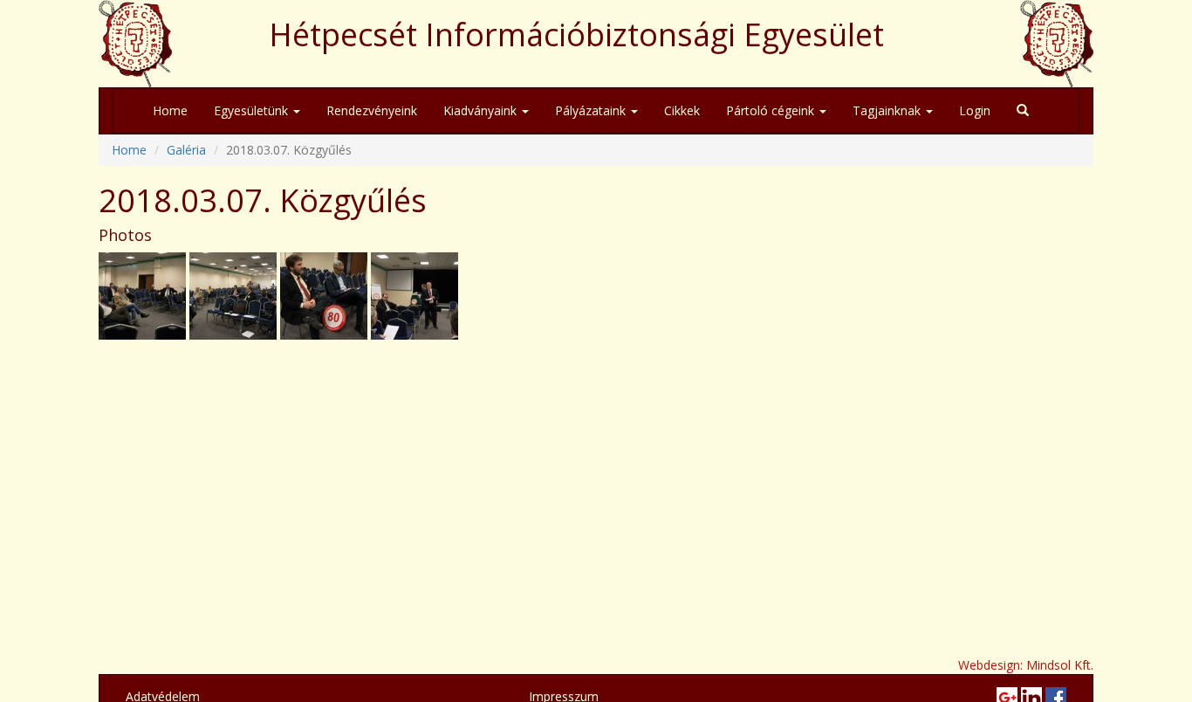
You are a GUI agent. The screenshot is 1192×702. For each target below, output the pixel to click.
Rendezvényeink (371, 110)
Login (974, 110)
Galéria (186, 149)
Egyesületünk (252, 110)
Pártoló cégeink (772, 110)
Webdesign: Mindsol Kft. (1025, 665)
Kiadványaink (481, 110)
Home (170, 110)
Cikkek (682, 110)
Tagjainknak (888, 110)
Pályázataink (592, 110)
